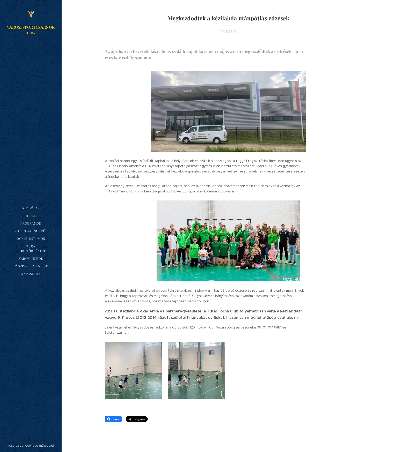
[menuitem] (30, 208)
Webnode (31, 445)
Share (116, 419)
